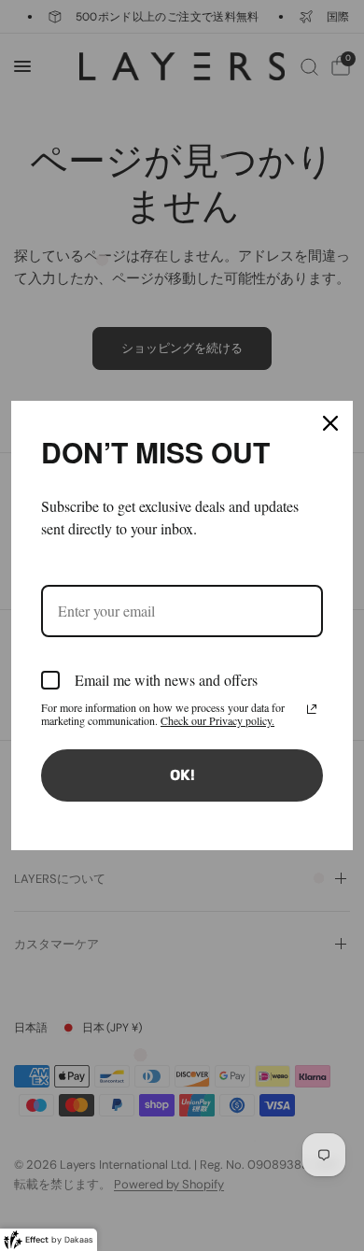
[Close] (330, 423)
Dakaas (78, 1239)
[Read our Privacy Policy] (312, 709)
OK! (182, 775)
